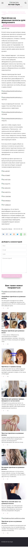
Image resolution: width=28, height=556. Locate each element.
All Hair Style (14, 4)
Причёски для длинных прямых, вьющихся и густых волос (13, 400)
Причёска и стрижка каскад (11, 366)
